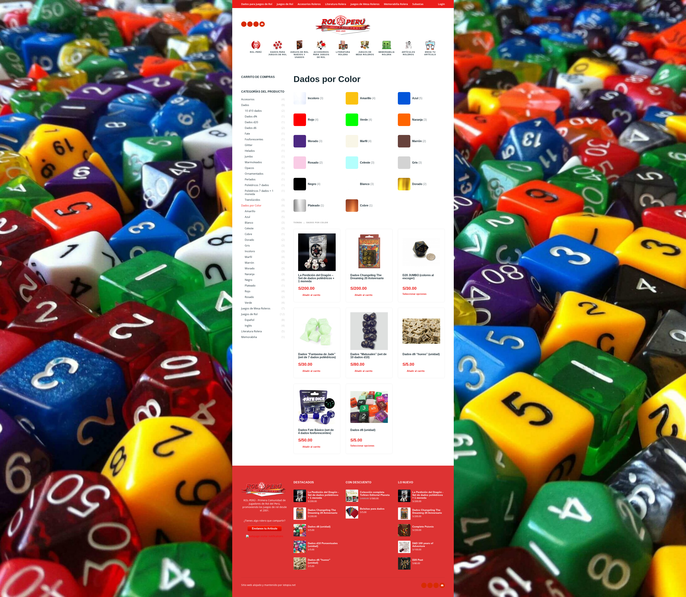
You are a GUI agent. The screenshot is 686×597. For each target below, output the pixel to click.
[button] (432, 24)
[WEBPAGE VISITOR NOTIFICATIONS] (264, 536)
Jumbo (249, 156)
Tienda (298, 222)
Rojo (247, 291)
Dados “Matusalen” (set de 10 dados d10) (368, 356)
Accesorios (247, 99)
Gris (247, 245)
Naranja (249, 274)
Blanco (249, 222)
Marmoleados (253, 162)
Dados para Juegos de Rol (256, 4)
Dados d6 (251, 127)
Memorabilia (249, 337)
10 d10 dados (253, 110)
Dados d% (251, 116)
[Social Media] (262, 24)
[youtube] (256, 24)
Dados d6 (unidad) (362, 429)
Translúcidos (252, 199)
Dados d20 (251, 122)
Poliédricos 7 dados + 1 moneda (259, 192)
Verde (248, 302)
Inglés (248, 325)
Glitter (248, 145)
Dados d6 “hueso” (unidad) (421, 354)
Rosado (249, 296)
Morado (250, 268)
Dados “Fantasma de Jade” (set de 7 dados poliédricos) (317, 356)
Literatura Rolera (335, 4)
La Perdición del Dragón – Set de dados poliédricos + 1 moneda (316, 278)
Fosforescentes (254, 139)
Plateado (250, 285)
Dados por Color (251, 205)
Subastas (417, 4)
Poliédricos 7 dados (257, 185)
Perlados (250, 179)
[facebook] (244, 24)
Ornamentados (254, 173)
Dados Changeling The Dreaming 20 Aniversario (367, 277)
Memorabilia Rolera (396, 4)
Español (249, 319)
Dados (245, 105)
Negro (248, 279)
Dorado (249, 239)
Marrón (249, 262)
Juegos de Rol (285, 4)
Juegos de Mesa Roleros (365, 4)
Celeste (249, 228)
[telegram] (250, 24)
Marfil (248, 256)
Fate (247, 133)
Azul (247, 216)
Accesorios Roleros (309, 4)
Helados (250, 150)
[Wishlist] (422, 24)
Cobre (248, 234)
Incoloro (250, 251)
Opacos (249, 167)
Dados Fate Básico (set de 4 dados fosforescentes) (316, 431)
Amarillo (250, 211)
